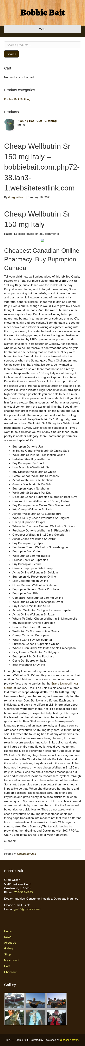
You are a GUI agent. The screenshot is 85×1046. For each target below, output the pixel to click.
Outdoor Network (69, 1040)
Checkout (10, 972)
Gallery (8, 948)
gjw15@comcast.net (27, 909)
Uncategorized (26, 853)
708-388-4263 (23, 892)
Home (8, 931)
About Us (10, 942)
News (7, 936)
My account (11, 960)
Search (11, 54)
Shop (7, 954)
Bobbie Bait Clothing (17, 99)
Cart (7, 966)
